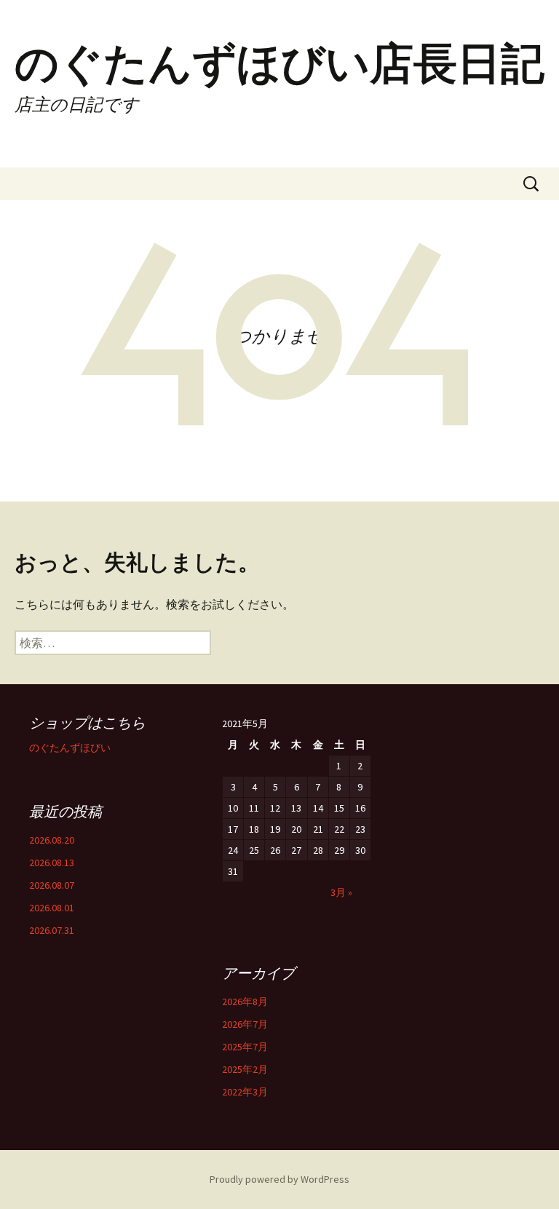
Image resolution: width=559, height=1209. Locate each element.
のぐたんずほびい (70, 747)
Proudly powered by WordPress (279, 1179)
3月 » (341, 892)
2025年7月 (245, 1046)
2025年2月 (245, 1069)
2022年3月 (245, 1091)
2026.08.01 (51, 907)
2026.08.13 (51, 862)
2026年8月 (245, 1001)
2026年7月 (245, 1024)
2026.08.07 (51, 885)
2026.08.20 (51, 840)
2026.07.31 (51, 930)
